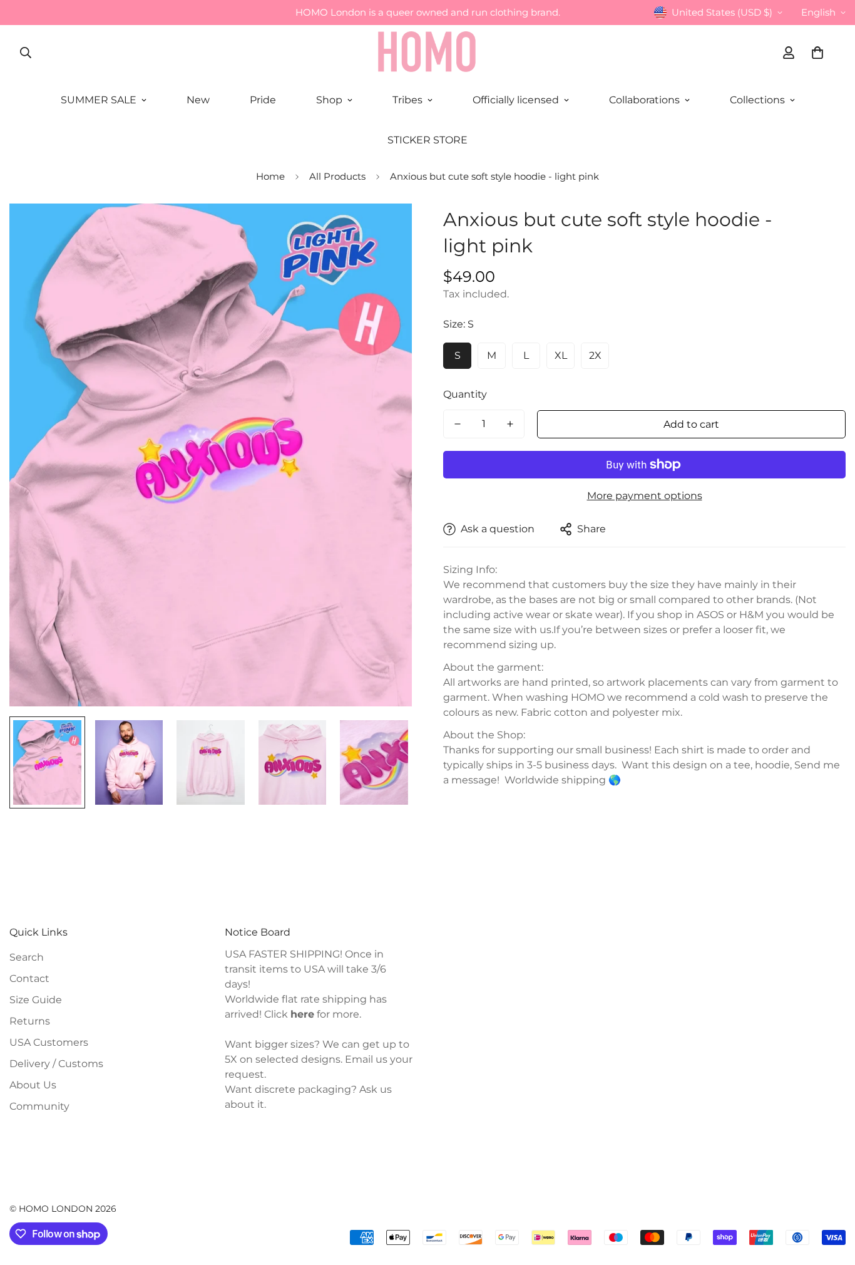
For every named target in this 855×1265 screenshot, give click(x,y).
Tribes (407, 100)
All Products (337, 176)
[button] (817, 52)
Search (26, 957)
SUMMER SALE (98, 100)
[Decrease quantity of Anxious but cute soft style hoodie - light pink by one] (457, 424)
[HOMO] (427, 52)
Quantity (465, 394)
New (198, 100)
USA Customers (48, 1042)
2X (595, 355)
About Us (32, 1085)
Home (270, 176)
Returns (29, 1021)
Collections (757, 100)
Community (39, 1106)
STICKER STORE (427, 140)
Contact (29, 978)
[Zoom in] (385, 230)
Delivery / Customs (56, 1064)
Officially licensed (516, 100)
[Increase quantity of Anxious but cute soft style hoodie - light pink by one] (510, 424)
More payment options (644, 496)
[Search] (25, 52)
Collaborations (644, 100)
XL (561, 355)
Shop (329, 100)
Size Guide (35, 1000)
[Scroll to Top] (830, 1196)
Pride (263, 100)
